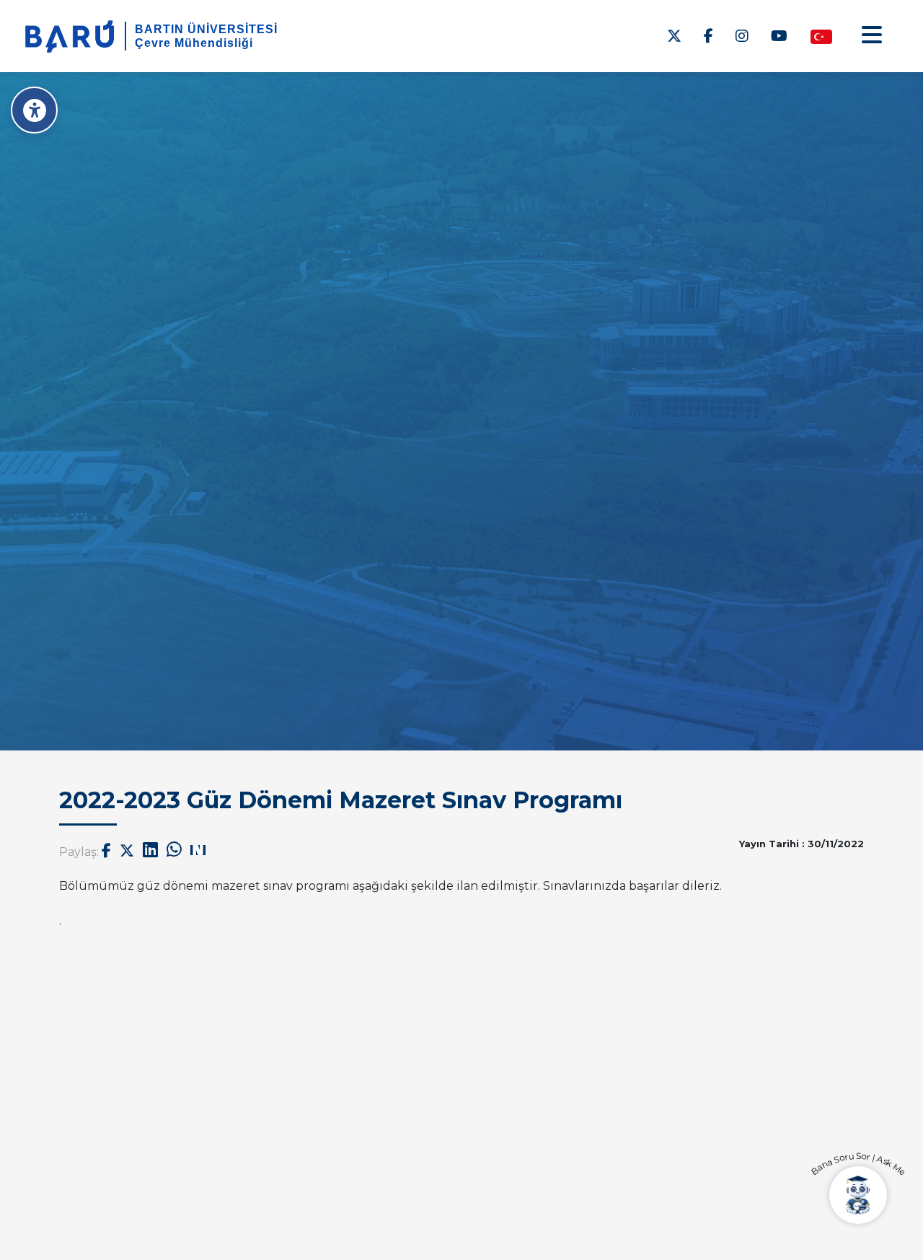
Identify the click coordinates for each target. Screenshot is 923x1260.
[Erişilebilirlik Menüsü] (34, 110)
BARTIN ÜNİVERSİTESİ (206, 29)
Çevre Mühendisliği (194, 43)
